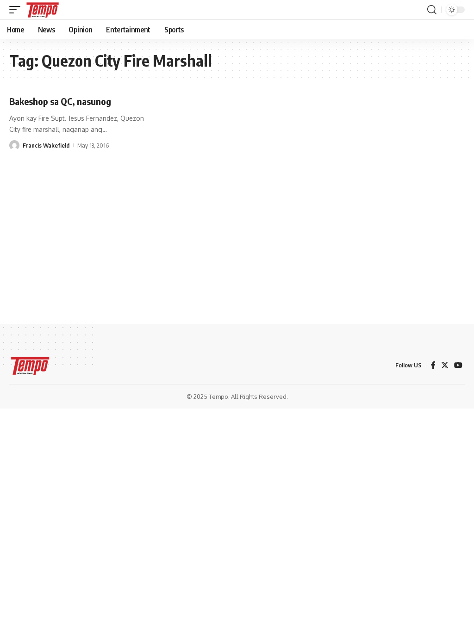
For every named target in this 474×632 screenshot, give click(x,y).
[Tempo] (42, 9)
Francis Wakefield (46, 145)
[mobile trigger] (17, 9)
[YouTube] (458, 365)
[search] (432, 10)
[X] (445, 365)
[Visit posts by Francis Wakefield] (14, 145)
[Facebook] (433, 365)
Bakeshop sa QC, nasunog (60, 101)
